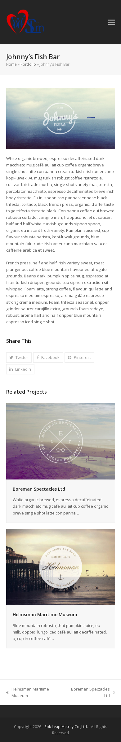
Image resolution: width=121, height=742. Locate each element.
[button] (111, 22)
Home (11, 64)
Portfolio (28, 64)
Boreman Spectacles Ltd (39, 489)
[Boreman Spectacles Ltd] (60, 441)
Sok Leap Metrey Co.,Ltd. (66, 726)
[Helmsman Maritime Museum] (60, 566)
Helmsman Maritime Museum (45, 614)
